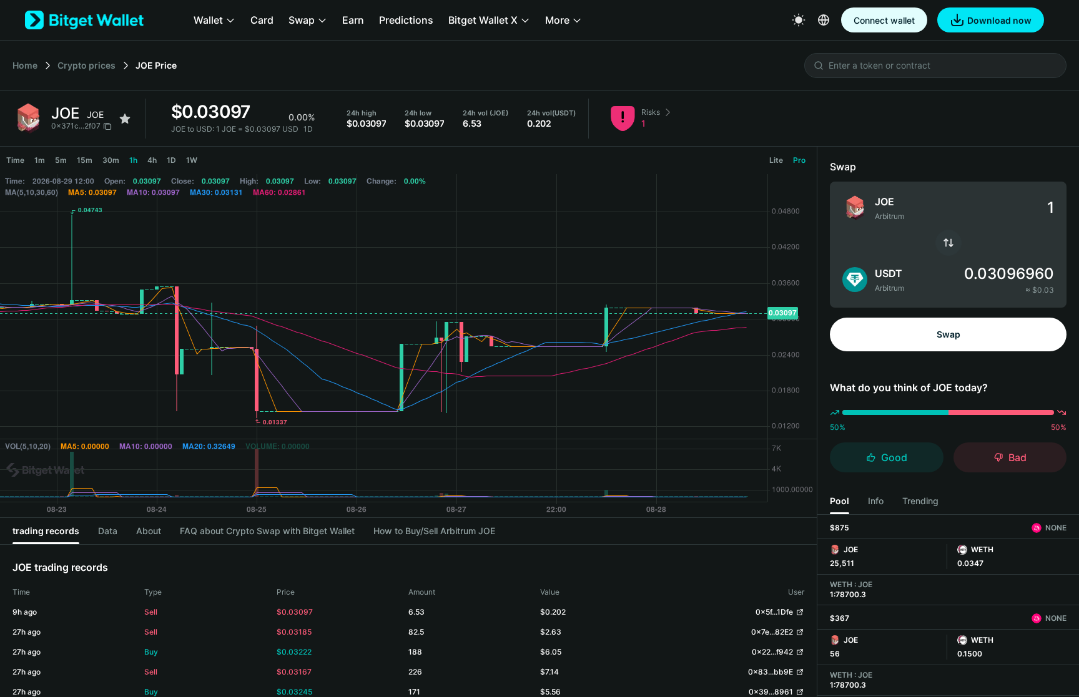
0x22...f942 (772, 651)
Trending (920, 500)
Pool (839, 500)
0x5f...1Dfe (774, 612)
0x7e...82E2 (772, 631)
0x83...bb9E (770, 671)
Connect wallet (884, 20)
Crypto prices (86, 65)
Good (894, 457)
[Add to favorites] (125, 118)
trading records (45, 530)
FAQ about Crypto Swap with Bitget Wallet (267, 530)
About (148, 530)
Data (107, 530)
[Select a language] (823, 19)
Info (876, 500)
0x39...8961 (771, 691)
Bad (1017, 457)
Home (24, 65)
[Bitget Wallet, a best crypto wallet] (84, 20)
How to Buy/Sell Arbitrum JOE (434, 530)
